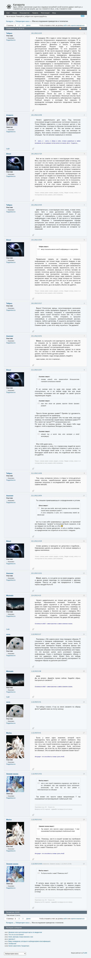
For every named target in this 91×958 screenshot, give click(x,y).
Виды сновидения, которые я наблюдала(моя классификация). (29, 941)
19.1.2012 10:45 (36, 205)
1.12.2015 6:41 (36, 733)
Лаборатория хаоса (22, 21)
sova (8, 634)
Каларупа (19, 4)
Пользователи (24, 13)
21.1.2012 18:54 (36, 495)
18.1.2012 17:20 (36, 154)
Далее (28, 25)
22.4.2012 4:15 (36, 595)
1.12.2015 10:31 (36, 774)
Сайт (8, 149)
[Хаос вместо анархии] (9, 6)
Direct (8, 154)
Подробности (10, 40)
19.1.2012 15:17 (36, 303)
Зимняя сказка (12, 774)
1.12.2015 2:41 (36, 702)
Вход (54, 13)
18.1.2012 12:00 (36, 33)
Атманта (9, 115)
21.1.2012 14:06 (36, 473)
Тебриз (9, 33)
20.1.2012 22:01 (36, 336)
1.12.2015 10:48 (36, 864)
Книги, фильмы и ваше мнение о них (21, 937)
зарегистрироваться (77, 25)
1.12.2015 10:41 (36, 819)
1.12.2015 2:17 (36, 634)
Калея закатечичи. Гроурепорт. (19, 946)
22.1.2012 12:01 (36, 573)
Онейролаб (12, 943)
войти (66, 25)
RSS (83, 28)
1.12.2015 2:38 (36, 671)
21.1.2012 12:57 (36, 370)
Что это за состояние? (16, 934)
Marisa (9, 733)
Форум (14, 13)
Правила (35, 13)
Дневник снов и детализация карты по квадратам (25, 932)
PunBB (85, 953)
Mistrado (9, 595)
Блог (8, 13)
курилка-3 (12, 939)
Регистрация (45, 13)
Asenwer (9, 336)
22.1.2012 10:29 (36, 541)
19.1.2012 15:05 (36, 240)
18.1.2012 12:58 (36, 115)
